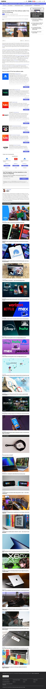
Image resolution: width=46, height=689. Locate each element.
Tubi (7, 65)
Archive (24, 681)
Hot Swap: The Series (28, 5)
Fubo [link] (16, 167)
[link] (5, 76)
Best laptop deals (37, 5)
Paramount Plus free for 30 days (20, 55)
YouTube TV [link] (18, 119)
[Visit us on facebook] (28, 1)
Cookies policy (35, 679)
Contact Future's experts (16, 679)
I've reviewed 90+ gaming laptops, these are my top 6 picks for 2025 (36, 28)
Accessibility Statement (6, 681)
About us (14, 681)
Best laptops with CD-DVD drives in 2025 (36, 32)
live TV (3, 45)
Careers (34, 681)
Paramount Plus (10, 49)
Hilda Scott (7, 14)
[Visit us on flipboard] (34, 1)
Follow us (23, 40)
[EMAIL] (9, 191)
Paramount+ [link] (7, 167)
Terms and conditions (6, 679)
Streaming (3, 8)
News (3, 14)
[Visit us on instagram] (33, 1)
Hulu (6, 49)
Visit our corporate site (35, 673)
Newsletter (27, 40)
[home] (2, 4)
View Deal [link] (6, 165)
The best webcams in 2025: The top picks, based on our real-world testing (37, 24)
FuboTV (3, 49)
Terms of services (14, 181)
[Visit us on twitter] (30, 1)
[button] (43, 1)
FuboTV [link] (16, 106)
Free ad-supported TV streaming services (22, 64)
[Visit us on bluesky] (31, 1)
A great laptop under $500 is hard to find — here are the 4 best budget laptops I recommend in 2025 (37, 15)
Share (4, 40)
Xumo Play (12, 65)
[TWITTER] (7, 191)
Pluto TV (5, 65)
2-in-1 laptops (10, 5)
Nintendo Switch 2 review (19, 5)
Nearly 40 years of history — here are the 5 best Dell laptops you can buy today (37, 19)
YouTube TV (17, 49)
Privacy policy (25, 679)
